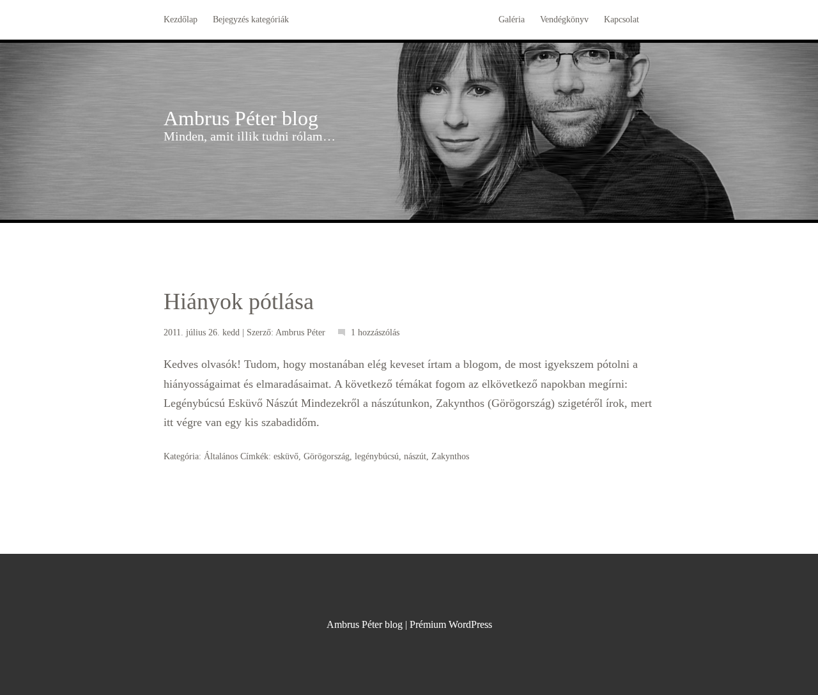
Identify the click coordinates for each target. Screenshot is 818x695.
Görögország (327, 456)
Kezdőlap (180, 19)
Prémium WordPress (451, 624)
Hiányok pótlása (239, 301)
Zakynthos (450, 456)
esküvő (286, 456)
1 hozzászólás (375, 332)
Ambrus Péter (300, 332)
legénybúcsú (377, 456)
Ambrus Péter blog (241, 118)
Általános (221, 456)
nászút (415, 456)
